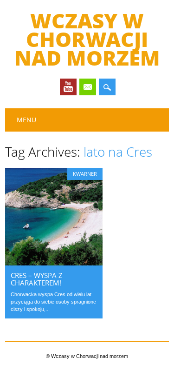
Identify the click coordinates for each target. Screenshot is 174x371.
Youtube (68, 87)
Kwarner (85, 173)
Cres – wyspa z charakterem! (37, 279)
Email (87, 87)
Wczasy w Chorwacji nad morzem (87, 39)
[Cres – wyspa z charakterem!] (54, 263)
